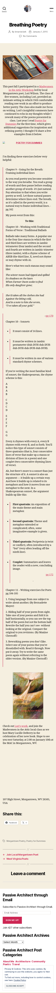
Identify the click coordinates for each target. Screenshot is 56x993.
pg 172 (49, 574)
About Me (8, 961)
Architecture (22, 961)
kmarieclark (20, 31)
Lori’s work (21, 726)
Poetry (7, 964)
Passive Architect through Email (25, 897)
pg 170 (49, 315)
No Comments (30, 36)
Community (38, 961)
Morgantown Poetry (16, 841)
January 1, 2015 (40, 31)
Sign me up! (12, 920)
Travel (16, 964)
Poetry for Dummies (35, 841)
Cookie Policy (20, 980)
